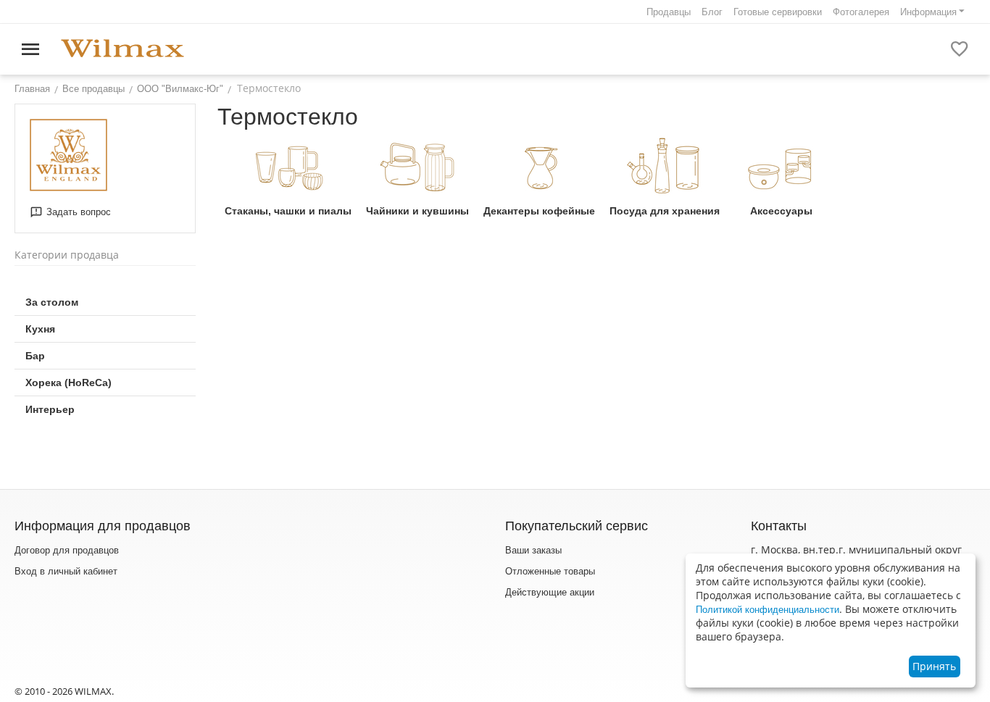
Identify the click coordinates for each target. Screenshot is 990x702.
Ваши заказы (533, 550)
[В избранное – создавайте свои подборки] (959, 49)
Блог (712, 12)
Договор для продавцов (66, 550)
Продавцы (668, 12)
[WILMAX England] (122, 48)
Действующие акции (549, 592)
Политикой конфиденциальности (767, 609)
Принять (934, 666)
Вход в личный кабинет (65, 571)
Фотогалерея (861, 12)
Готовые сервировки (777, 12)
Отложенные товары (550, 571)
